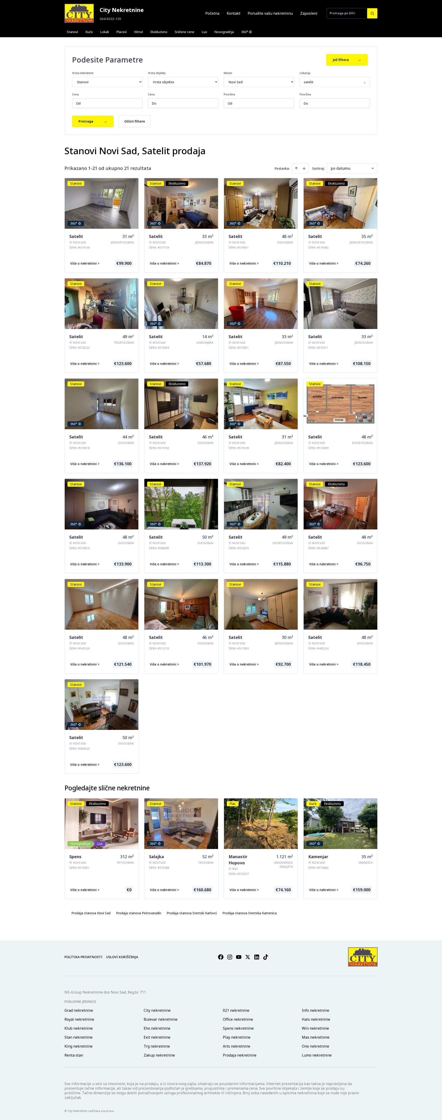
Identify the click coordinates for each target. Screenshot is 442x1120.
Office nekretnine (238, 1019)
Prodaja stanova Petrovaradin (138, 913)
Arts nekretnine (236, 1046)
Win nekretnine (315, 1028)
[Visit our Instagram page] (230, 957)
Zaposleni (308, 13)
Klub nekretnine (78, 1028)
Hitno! (138, 32)
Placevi (121, 32)
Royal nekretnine (79, 1019)
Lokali (104, 32)
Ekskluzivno (158, 32)
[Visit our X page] (247, 957)
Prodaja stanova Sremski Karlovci (192, 913)
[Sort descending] (304, 168)
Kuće (89, 32)
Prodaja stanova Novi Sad (90, 913)
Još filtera (347, 59)
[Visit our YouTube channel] (238, 957)
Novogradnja (224, 32)
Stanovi (72, 32)
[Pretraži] (372, 13)
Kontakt (233, 13)
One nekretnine (315, 1046)
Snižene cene (184, 32)
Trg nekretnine (157, 1046)
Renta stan (73, 1055)
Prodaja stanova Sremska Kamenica (249, 913)
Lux (204, 32)
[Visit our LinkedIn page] (256, 957)
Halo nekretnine (316, 1019)
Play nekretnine (236, 1037)
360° (244, 32)
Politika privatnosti (83, 957)
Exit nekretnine (157, 1037)
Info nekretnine (315, 1010)
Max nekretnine (315, 1037)
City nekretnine (157, 1010)
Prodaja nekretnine (239, 1055)
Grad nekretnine (78, 1010)
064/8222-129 (110, 19)
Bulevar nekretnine (160, 1019)
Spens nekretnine (238, 1028)
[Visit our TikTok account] (265, 957)
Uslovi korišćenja (122, 957)
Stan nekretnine (78, 1037)
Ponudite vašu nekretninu (270, 13)
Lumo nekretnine (317, 1055)
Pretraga (93, 121)
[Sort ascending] (296, 168)
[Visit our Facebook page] (221, 957)
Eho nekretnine (157, 1028)
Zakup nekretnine (159, 1055)
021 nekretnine (236, 1010)
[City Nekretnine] (79, 13)
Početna (212, 13)
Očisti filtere (134, 121)
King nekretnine (78, 1046)
